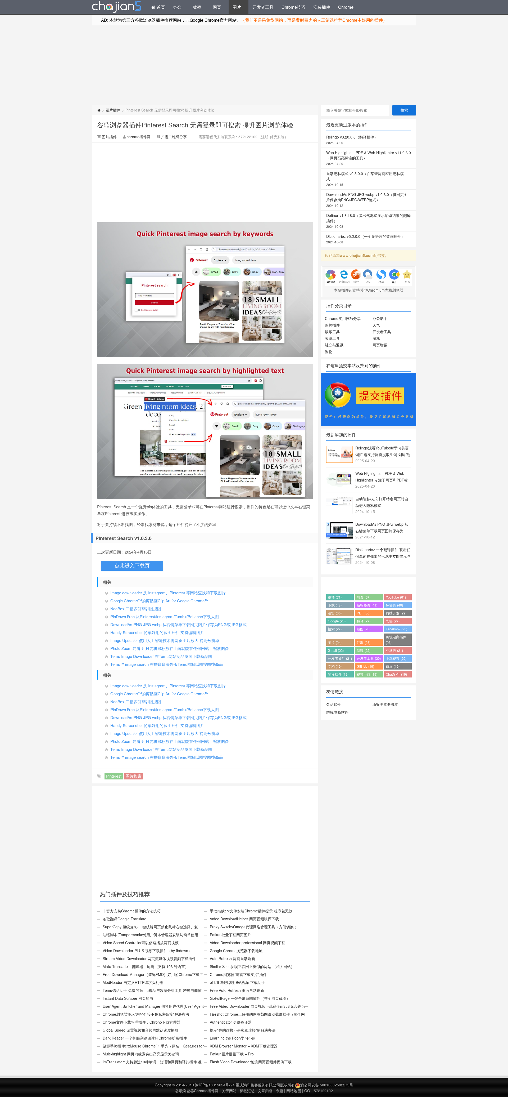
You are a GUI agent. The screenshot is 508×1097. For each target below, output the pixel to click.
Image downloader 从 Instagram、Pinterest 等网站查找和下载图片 (168, 592)
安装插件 (321, 7)
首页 (160, 7)
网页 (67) (363, 597)
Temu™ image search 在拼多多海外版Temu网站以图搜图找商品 (166, 664)
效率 (197, 7)
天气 (376, 325)
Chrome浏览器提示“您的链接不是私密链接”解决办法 (146, 1014)
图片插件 (113, 110)
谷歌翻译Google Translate (124, 918)
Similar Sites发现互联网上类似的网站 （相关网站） (252, 966)
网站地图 (293, 1090)
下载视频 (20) (396, 658)
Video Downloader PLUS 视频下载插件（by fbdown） (147, 950)
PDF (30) (363, 613)
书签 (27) (393, 620)
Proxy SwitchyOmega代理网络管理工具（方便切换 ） (254, 926)
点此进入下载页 (132, 565)
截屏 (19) (393, 666)
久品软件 (333, 704)
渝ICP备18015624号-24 (215, 1084)
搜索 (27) (335, 628)
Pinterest (113, 776)
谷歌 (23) (363, 642)
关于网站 (229, 1090)
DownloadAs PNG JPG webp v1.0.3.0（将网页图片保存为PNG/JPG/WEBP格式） (366, 200)
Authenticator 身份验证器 (231, 1022)
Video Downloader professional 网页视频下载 (247, 942)
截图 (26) (363, 628)
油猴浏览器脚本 (385, 704)
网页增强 (380, 344)
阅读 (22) (363, 650)
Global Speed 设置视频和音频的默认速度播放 (140, 1030)
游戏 (376, 338)
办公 (177, 7)
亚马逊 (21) (394, 650)
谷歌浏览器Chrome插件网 (197, 1090)
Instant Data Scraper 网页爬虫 (128, 998)
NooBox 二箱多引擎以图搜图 (135, 608)
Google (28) (337, 620)
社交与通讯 (334, 344)
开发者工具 (263, 7)
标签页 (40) (394, 605)
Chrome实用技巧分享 (343, 318)
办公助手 (380, 318)
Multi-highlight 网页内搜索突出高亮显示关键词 (141, 1053)
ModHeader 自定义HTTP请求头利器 (133, 982)
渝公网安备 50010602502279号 (326, 1084)
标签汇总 (247, 1090)
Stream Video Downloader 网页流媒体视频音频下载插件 (149, 958)
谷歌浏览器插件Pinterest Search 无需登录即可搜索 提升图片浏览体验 (195, 124)
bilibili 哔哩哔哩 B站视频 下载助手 (237, 982)
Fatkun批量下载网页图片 (230, 934)
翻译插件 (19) (338, 674)
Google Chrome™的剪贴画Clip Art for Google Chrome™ (159, 600)
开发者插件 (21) (340, 658)
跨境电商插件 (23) (396, 639)
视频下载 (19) (367, 674)
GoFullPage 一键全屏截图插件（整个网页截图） (250, 998)
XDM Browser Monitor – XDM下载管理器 (244, 1046)
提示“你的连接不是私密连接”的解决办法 (242, 1030)
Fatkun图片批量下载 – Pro (232, 1053)
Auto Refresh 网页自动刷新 (232, 958)
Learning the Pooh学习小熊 (233, 1038)
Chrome (345, 7)
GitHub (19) (365, 666)
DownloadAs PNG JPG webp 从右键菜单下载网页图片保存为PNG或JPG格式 (178, 624)
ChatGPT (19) (396, 674)
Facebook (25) (396, 628)
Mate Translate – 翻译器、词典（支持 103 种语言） (146, 966)
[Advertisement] (254, 65)
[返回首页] (99, 110)
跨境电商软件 (337, 712)
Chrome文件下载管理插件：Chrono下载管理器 (141, 1022)
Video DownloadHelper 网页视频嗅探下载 (244, 918)
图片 (237, 7)
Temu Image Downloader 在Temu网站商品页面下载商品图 (161, 656)
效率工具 (332, 338)
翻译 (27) (363, 620)
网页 (217, 7)
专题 (279, 1090)
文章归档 (265, 1090)
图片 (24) (335, 642)
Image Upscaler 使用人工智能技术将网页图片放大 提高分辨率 (164, 640)
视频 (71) (335, 597)
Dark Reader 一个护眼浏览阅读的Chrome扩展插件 (145, 1038)
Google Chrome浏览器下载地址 (236, 950)
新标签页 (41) (367, 605)
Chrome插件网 (117, 8)
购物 (328, 351)
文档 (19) (335, 666)
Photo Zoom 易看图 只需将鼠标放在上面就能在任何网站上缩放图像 (169, 648)
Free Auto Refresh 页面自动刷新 (237, 990)
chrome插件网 (139, 136)
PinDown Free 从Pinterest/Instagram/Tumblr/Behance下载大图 (164, 616)
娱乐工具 (332, 331)
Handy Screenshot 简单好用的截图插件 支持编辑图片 (157, 632)
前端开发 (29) (396, 613)
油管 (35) (335, 613)
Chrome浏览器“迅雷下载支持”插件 (238, 974)
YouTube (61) (396, 597)
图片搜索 (134, 776)
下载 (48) (335, 605)
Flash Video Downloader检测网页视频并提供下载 (251, 1061)
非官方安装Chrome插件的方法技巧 (132, 910)
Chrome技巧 (293, 7)
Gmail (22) (336, 650)
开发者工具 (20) (369, 658)
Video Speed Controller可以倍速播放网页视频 (141, 942)
